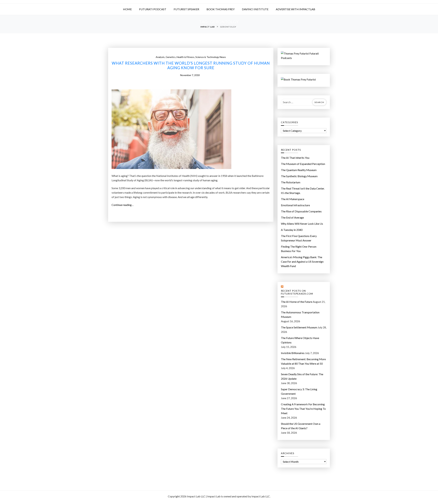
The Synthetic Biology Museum (299, 176)
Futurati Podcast (152, 9)
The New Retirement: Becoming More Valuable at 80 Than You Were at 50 (303, 361)
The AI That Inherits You (295, 157)
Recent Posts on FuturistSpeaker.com (297, 292)
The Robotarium (290, 182)
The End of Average (292, 217)
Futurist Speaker (186, 9)
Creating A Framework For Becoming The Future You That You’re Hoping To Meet (303, 409)
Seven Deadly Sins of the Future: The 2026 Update (302, 376)
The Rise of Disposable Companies (301, 211)
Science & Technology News (210, 57)
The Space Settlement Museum (299, 327)
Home (127, 9)
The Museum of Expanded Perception (303, 163)
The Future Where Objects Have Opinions (300, 340)
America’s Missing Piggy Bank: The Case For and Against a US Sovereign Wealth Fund (302, 261)
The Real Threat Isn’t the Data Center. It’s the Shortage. (303, 190)
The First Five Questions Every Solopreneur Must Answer (299, 238)
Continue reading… (124, 205)
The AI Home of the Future (296, 301)
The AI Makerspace (292, 199)
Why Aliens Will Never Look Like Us (302, 223)
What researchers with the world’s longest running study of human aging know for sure (191, 65)
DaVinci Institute (255, 9)
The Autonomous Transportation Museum (300, 314)
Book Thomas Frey (221, 9)
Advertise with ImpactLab (295, 9)
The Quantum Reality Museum (299, 170)
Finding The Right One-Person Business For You (298, 249)
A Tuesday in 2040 (291, 229)
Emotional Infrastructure (295, 205)
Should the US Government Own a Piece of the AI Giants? (300, 426)
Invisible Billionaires (293, 353)
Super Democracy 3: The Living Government (299, 391)
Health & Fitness (185, 57)
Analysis (160, 57)
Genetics (171, 57)
